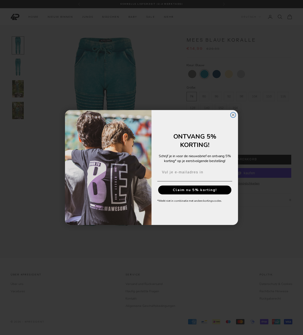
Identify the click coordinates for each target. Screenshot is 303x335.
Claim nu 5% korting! (195, 190)
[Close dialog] (233, 115)
